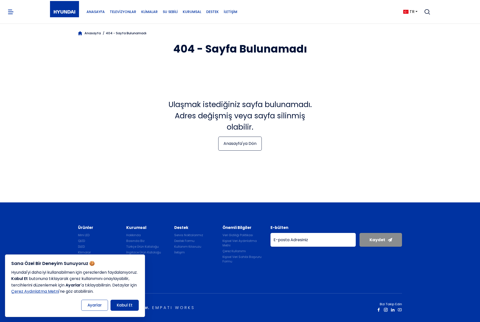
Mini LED (84, 235)
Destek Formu (184, 241)
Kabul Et (124, 305)
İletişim (230, 11)
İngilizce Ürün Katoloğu (143, 252)
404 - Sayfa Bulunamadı (126, 33)
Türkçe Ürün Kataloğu (142, 246)
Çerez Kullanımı (234, 251)
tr (412, 12)
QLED (81, 241)
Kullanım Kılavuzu (187, 246)
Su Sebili (170, 11)
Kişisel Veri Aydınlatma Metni (239, 243)
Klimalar (149, 11)
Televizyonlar (123, 11)
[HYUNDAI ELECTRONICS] (64, 12)
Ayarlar (95, 305)
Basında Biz (135, 241)
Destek (212, 11)
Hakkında (133, 235)
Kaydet (377, 240)
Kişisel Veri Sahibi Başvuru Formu (242, 259)
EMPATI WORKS (173, 307)
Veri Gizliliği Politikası (237, 235)
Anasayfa (95, 11)
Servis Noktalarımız (188, 235)
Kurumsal (192, 11)
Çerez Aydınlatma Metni (35, 291)
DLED (81, 246)
